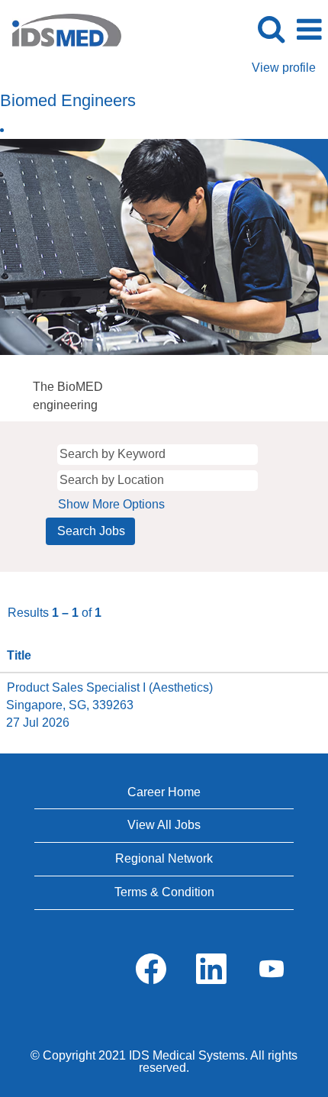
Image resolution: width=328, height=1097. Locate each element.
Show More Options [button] (111, 504)
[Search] (271, 29)
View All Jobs (164, 824)
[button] (309, 30)
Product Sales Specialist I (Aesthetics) (110, 687)
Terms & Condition (164, 892)
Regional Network (164, 858)
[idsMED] (61, 28)
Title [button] (19, 655)
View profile (284, 67)
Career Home (164, 792)
